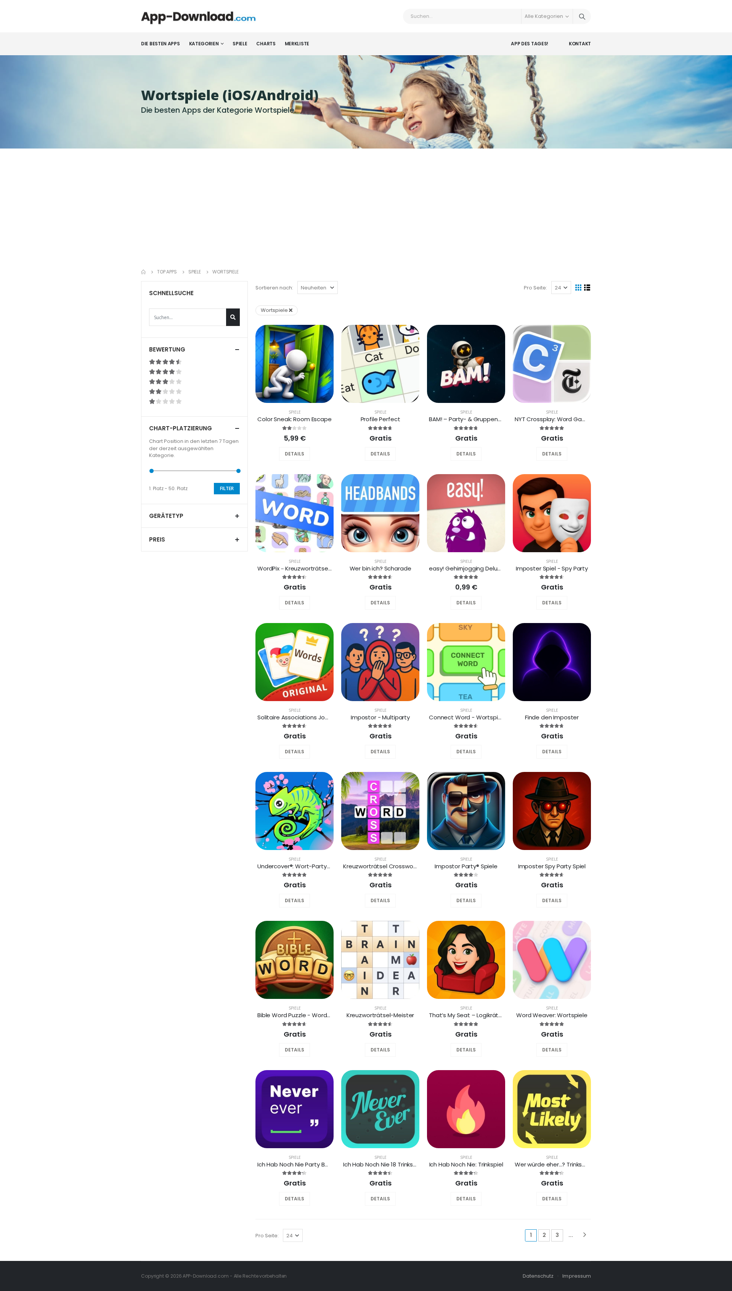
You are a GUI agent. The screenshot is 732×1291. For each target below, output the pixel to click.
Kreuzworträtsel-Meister (380, 1015)
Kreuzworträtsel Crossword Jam (388, 866)
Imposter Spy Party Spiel (552, 866)
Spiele (240, 43)
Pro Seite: (535, 287)
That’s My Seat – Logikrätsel (467, 1015)
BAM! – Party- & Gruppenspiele (471, 419)
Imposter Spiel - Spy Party (552, 568)
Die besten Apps (160, 43)
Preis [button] (157, 539)
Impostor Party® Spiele (466, 866)
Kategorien (204, 43)
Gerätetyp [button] (166, 516)
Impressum (576, 1276)
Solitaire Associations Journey (298, 717)
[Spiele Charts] (302, 454)
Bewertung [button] (167, 349)
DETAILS (294, 454)
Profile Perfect (380, 419)
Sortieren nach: (274, 287)
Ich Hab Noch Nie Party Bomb (297, 1164)
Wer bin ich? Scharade (380, 568)
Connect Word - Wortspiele (467, 717)
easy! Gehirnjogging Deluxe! (467, 568)
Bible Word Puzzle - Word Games (303, 1015)
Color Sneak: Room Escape (294, 419)
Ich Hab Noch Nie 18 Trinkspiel (383, 1164)
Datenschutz (538, 1276)
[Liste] (587, 287)
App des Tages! (529, 43)
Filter (227, 488)
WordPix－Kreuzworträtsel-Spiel (301, 568)
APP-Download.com (205, 1276)
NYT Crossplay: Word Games (554, 419)
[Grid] (578, 287)
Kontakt (580, 43)
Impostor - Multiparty (380, 717)
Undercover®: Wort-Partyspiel (298, 866)
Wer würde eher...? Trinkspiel (553, 1164)
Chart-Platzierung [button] (180, 428)
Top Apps (167, 271)
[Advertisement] (366, 205)
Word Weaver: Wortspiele (552, 1015)
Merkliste (297, 43)
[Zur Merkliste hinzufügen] (287, 454)
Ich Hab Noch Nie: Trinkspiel (466, 1164)
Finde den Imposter (552, 717)
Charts (265, 43)
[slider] (151, 471)
